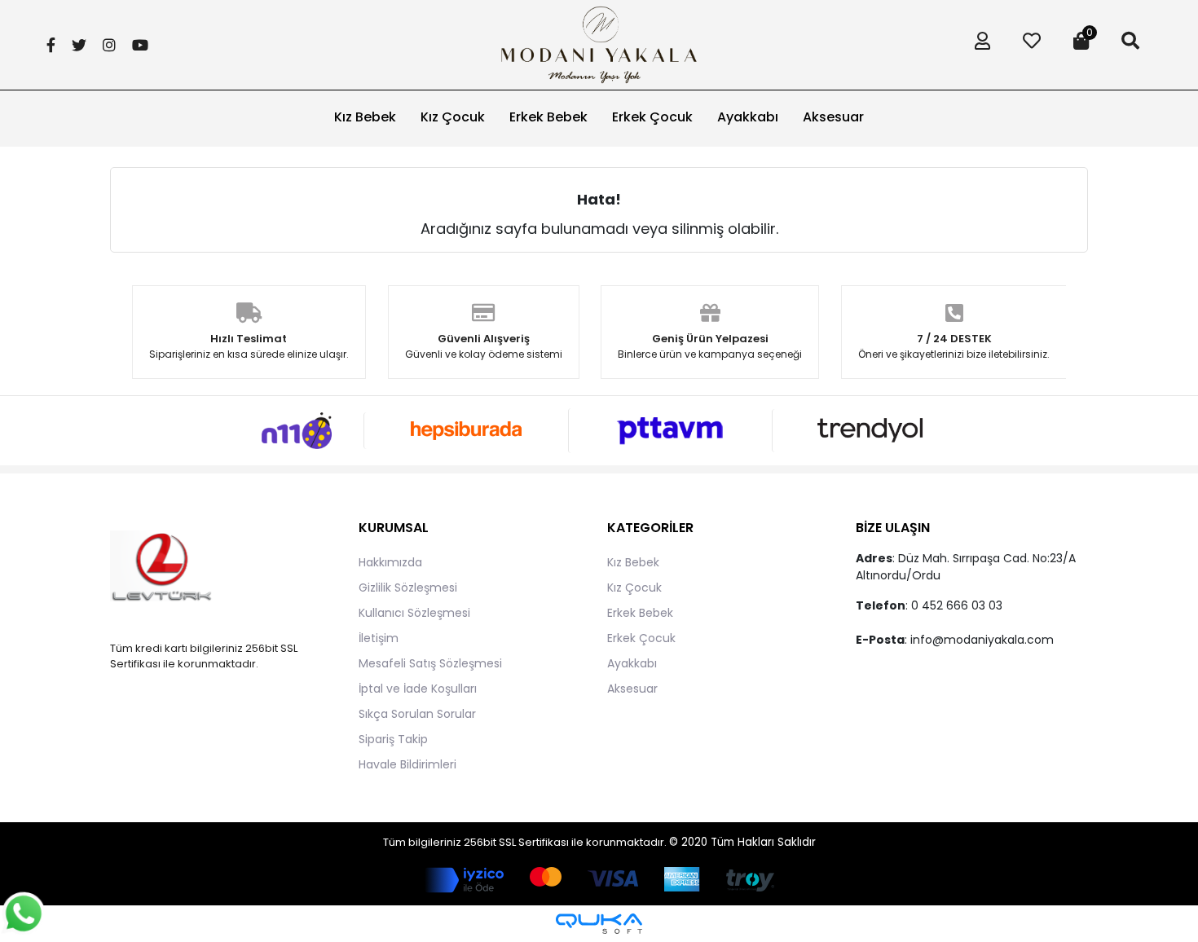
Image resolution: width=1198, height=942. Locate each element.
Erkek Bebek (640, 613)
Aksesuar (632, 688)
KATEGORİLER (650, 527)
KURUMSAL (394, 527)
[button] (978, 44)
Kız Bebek (633, 562)
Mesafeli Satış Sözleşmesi (430, 663)
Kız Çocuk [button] (453, 117)
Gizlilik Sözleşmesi (408, 587)
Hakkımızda (390, 562)
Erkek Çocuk (641, 638)
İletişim (379, 638)
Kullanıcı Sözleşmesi (414, 613)
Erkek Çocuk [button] (652, 117)
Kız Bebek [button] (365, 117)
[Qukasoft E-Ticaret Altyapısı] (599, 923)
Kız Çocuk (634, 587)
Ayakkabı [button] (747, 117)
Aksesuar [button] (833, 117)
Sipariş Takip (393, 739)
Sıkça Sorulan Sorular (417, 714)
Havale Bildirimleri (407, 764)
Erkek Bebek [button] (548, 117)
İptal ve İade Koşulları (418, 688)
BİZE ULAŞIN (893, 527)
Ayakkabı (632, 663)
